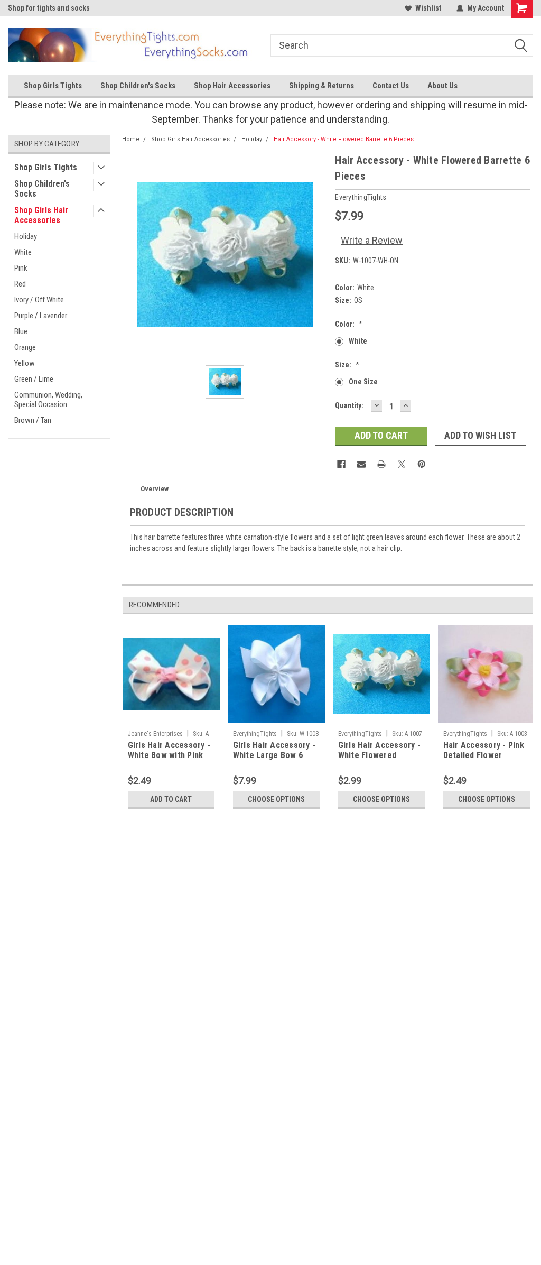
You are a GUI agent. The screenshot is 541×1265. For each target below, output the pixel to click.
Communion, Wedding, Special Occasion (48, 399)
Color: (348, 324)
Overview (155, 489)
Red (20, 284)
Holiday (25, 236)
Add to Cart (171, 799)
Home (130, 139)
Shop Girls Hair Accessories (41, 215)
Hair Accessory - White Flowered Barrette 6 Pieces (344, 139)
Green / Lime (33, 379)
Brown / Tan (32, 420)
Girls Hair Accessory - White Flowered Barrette (379, 750)
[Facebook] (341, 464)
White (23, 252)
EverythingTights (255, 733)
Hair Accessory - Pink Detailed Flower (483, 750)
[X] (401, 464)
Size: (347, 365)
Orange (25, 347)
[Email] (361, 464)
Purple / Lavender (40, 315)
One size (363, 381)
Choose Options (276, 799)
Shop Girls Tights (53, 85)
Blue (20, 331)
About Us (442, 85)
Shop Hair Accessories (232, 85)
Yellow (24, 363)
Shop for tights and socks (49, 8)
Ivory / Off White (39, 299)
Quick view (171, 717)
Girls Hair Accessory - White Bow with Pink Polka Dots (169, 750)
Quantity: (349, 405)
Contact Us (390, 85)
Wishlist (428, 8)
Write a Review (372, 240)
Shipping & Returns (321, 85)
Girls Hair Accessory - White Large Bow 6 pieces (274, 750)
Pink (20, 268)
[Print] (381, 464)
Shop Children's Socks (137, 85)
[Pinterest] (421, 464)
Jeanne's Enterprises (155, 733)
